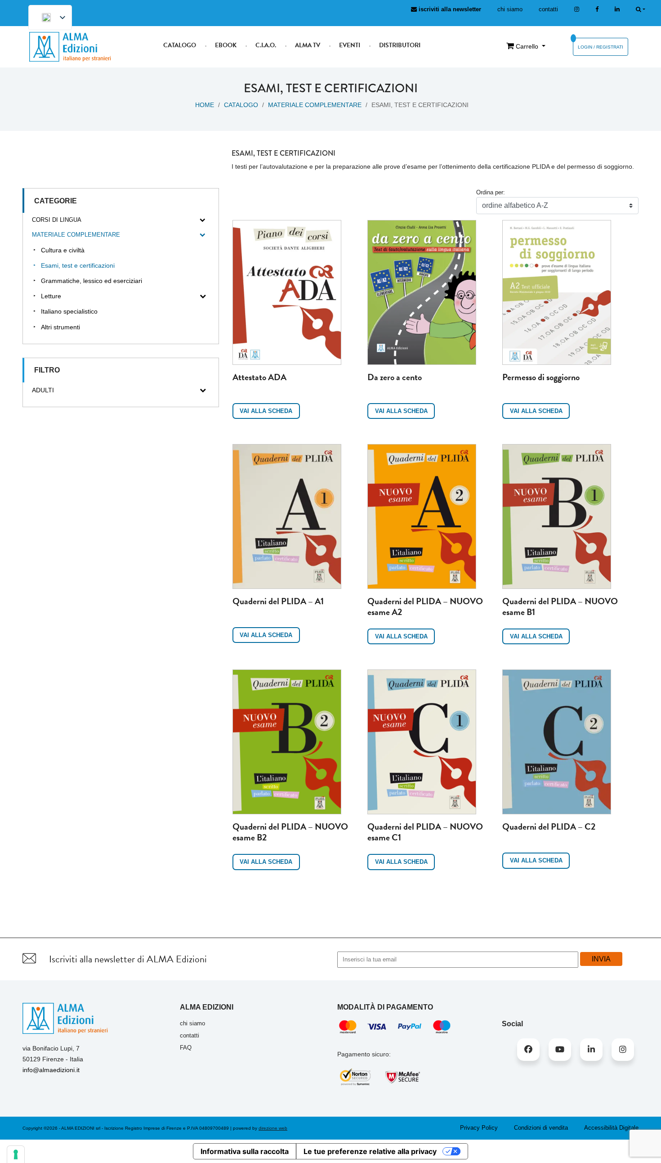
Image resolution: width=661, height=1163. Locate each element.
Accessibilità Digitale (611, 1127)
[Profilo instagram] (576, 9)
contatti (548, 9)
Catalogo (179, 45)
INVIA (601, 959)
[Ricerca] (640, 9)
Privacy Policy (479, 1127)
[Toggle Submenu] (203, 220)
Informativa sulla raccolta (245, 1151)
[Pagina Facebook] (596, 9)
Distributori (399, 45)
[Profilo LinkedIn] (617, 9)
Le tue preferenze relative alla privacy (370, 1151)
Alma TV (307, 45)
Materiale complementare (315, 104)
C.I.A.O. (265, 45)
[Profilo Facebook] (528, 1049)
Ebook (226, 45)
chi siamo (510, 9)
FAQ (186, 1047)
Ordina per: (490, 192)
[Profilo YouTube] (559, 1049)
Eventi (349, 45)
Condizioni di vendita (541, 1127)
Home (204, 104)
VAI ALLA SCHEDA (266, 411)
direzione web (273, 1128)
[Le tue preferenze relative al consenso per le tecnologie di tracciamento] (15, 1154)
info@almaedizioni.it (51, 1069)
